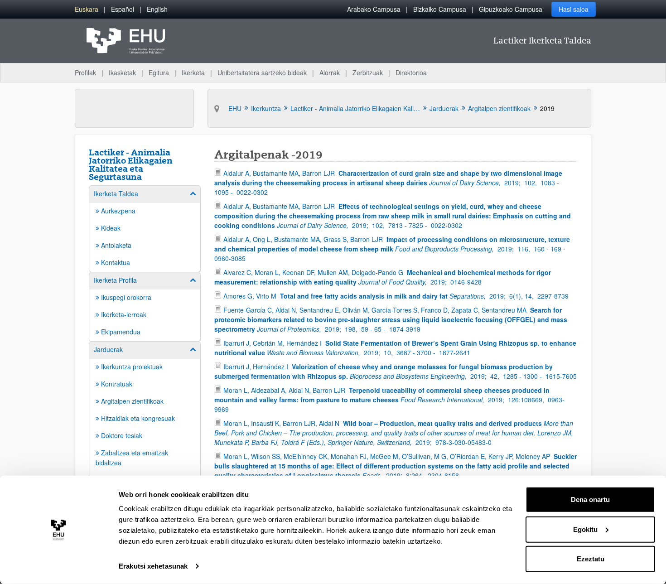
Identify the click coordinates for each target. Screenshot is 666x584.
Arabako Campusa (374, 9)
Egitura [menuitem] (159, 72)
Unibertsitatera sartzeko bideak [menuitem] (262, 72)
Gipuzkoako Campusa (510, 9)
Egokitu (585, 529)
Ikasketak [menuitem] (122, 72)
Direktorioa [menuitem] (411, 72)
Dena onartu (590, 499)
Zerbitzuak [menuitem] (367, 72)
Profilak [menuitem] (85, 72)
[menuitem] (86, 9)
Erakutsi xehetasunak (153, 566)
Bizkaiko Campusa (439, 9)
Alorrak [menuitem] (329, 72)
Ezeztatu (590, 559)
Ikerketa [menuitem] (193, 72)
